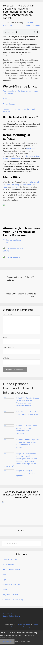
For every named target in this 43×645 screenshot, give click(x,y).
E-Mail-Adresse (8, 348)
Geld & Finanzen (8, 564)
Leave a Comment (32, 25)
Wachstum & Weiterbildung (12, 600)
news (4, 574)
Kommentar (7, 314)
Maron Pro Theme (24, 625)
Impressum (7, 613)
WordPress (23, 627)
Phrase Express (9, 104)
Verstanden (7, 641)
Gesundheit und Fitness (11, 569)
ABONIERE (15, 187)
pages (4, 579)
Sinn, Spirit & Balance (10, 595)
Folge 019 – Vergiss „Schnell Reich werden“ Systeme (25, 473)
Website (6, 358)
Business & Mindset (9, 559)
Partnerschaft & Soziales (11, 584)
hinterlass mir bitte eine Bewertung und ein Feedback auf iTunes (21, 184)
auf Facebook (31, 148)
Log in (30, 627)
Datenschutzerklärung (11, 616)
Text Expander (8, 99)
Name (5, 337)
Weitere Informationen (22, 641)
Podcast (5, 590)
